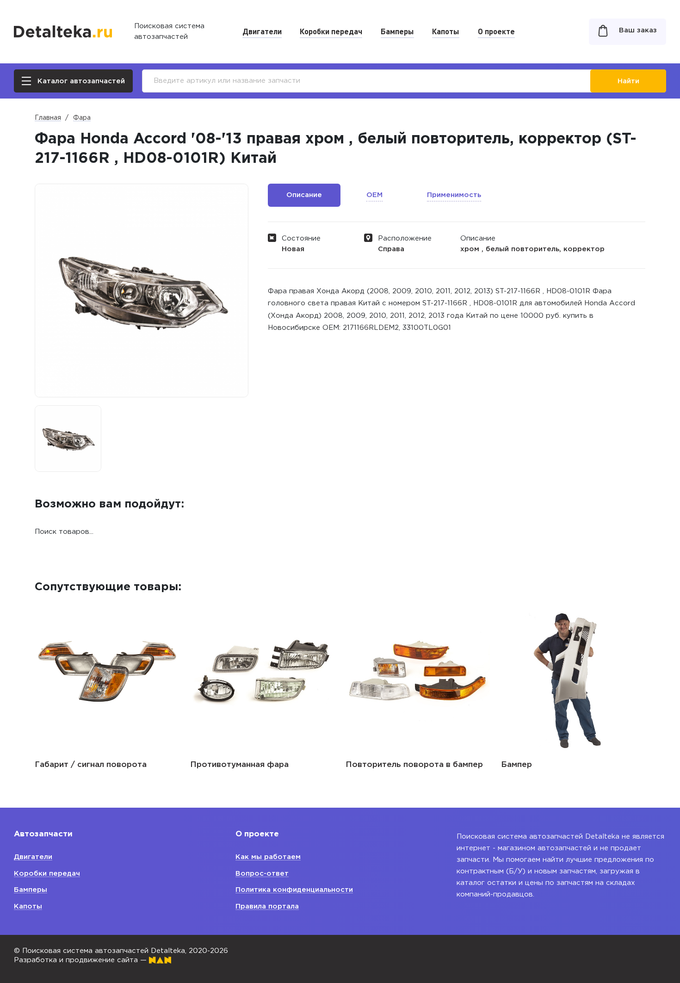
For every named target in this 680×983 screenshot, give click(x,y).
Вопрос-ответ (262, 874)
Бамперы (397, 31)
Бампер (363, 764)
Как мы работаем (268, 857)
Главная (48, 118)
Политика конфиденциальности (294, 890)
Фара (82, 118)
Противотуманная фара (86, 764)
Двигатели (262, 31)
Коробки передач (331, 31)
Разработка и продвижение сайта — (81, 960)
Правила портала (267, 906)
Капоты (445, 31)
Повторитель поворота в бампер (261, 764)
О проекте (496, 31)
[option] (68, 438)
